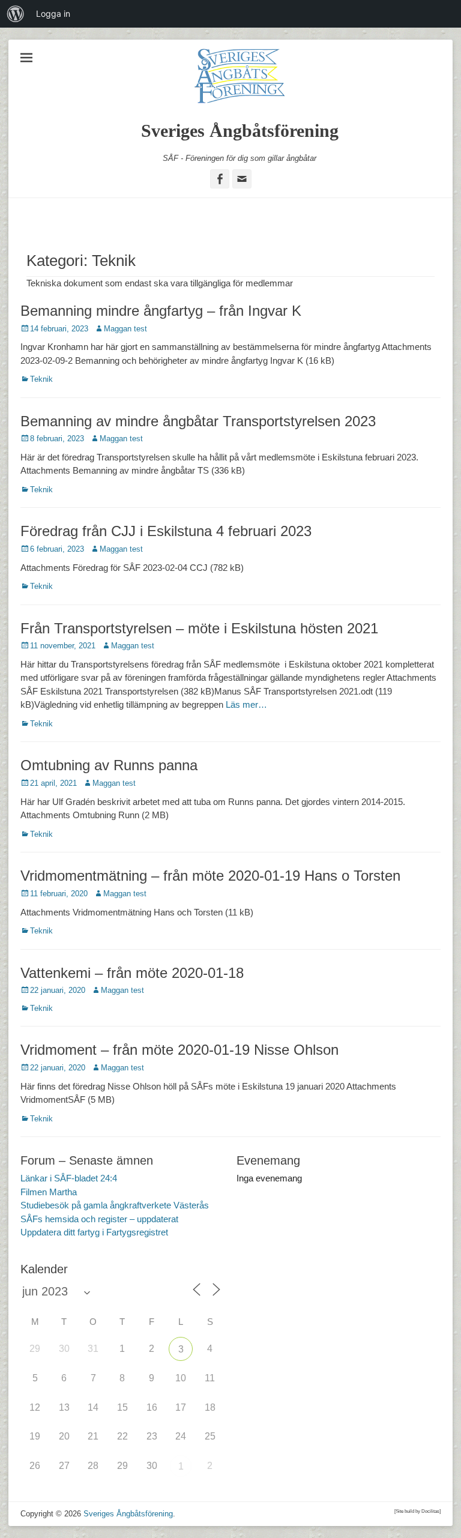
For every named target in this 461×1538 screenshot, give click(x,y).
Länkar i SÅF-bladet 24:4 (68, 1178)
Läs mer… (246, 704)
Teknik (41, 379)
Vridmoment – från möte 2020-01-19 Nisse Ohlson (179, 1050)
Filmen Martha (48, 1192)
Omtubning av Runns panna (108, 765)
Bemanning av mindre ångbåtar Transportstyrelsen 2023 (198, 421)
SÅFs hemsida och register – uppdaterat (99, 1219)
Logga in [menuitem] (53, 13)
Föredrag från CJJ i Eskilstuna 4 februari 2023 (166, 531)
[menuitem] (15, 14)
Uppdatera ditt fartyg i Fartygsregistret (94, 1232)
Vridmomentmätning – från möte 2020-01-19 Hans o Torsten (210, 875)
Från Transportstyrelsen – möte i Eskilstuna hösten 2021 (199, 628)
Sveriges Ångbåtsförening (240, 130)
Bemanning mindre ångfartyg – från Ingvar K (160, 311)
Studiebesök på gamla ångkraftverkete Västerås (114, 1205)
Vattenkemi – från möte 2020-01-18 (132, 973)
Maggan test (125, 328)
